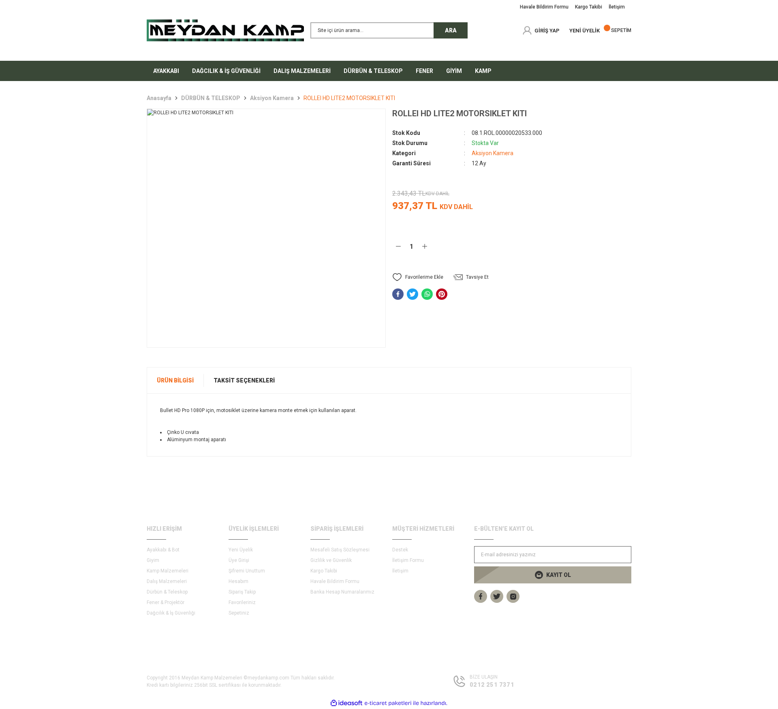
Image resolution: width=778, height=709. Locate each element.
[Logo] (225, 30)
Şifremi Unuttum (247, 571)
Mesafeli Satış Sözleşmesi (340, 550)
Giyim (153, 560)
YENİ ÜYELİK (584, 31)
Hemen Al (584, 246)
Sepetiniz (239, 613)
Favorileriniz (242, 602)
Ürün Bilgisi (175, 380)
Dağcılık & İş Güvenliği (171, 613)
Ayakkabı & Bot (163, 550)
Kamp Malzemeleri (167, 571)
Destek (400, 550)
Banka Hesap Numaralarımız (342, 592)
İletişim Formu (408, 560)
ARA (451, 30)
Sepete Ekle (484, 246)
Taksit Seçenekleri (244, 380)
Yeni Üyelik (241, 550)
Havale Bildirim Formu (334, 581)
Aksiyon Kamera (492, 153)
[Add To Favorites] (417, 277)
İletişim (400, 571)
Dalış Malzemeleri (167, 581)
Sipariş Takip (242, 592)
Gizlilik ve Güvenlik (331, 560)
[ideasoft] (346, 703)
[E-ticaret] (388, 703)
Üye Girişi (239, 560)
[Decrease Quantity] (398, 246)
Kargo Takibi (323, 571)
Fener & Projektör (165, 602)
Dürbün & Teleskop (167, 592)
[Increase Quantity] (425, 246)
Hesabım (238, 581)
